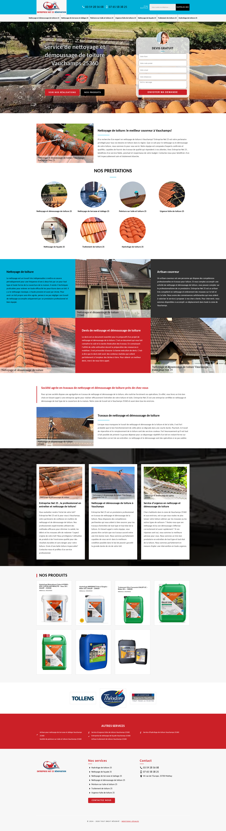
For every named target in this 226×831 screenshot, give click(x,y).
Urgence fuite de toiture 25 (125, 18)
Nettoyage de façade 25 (147, 18)
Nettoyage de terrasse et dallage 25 (74, 18)
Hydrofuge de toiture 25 (188, 18)
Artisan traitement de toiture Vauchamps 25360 (109, 739)
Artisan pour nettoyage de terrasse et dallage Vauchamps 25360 (61, 734)
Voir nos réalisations (62, 92)
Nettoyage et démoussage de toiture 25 (44, 18)
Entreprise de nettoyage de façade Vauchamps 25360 (110, 736)
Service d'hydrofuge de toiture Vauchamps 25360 (161, 732)
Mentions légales (130, 821)
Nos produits (92, 92)
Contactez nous (101, 800)
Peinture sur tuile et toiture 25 (101, 18)
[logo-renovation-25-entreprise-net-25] (51, 7)
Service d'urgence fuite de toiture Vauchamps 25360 (110, 732)
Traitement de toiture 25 (167, 18)
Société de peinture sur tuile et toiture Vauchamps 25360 (60, 739)
